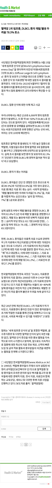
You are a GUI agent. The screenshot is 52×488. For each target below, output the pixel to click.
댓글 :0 (3, 411)
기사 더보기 (46, 402)
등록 (44, 428)
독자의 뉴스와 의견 (13, 24)
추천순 (11, 437)
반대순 (18, 437)
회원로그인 (5, 416)
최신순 (3, 437)
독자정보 (25, 24)
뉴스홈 (3, 24)
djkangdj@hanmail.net (34, 470)
